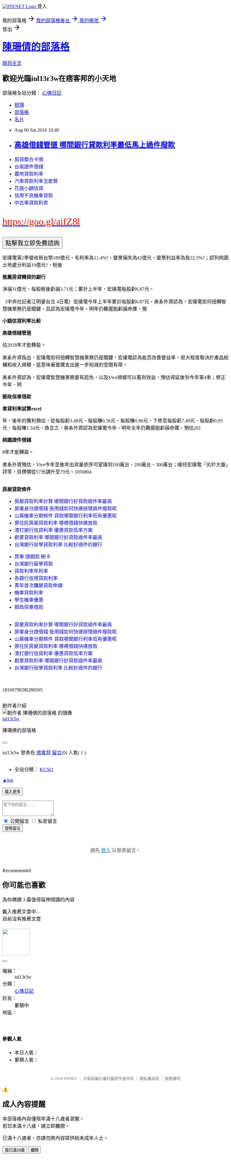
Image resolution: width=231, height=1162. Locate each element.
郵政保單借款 (28, 607)
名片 (19, 119)
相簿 (19, 105)
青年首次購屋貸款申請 (38, 585)
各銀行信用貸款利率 (36, 578)
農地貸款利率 (28, 173)
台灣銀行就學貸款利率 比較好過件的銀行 (58, 544)
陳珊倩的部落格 (36, 46)
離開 (34, 1150)
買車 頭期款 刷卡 (32, 556)
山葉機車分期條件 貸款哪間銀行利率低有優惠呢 (65, 515)
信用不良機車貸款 (33, 195)
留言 (57, 752)
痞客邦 (43, 752)
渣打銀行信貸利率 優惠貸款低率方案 (53, 530)
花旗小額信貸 (28, 188)
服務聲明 (172, 1078)
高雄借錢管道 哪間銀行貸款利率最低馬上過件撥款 (94, 145)
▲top (7, 780)
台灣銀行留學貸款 (33, 563)
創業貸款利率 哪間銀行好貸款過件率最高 (58, 537)
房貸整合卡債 (28, 159)
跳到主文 (12, 63)
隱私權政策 (149, 1078)
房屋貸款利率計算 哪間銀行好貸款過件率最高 (63, 501)
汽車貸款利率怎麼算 (36, 181)
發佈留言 (12, 828)
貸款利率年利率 (31, 571)
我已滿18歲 (15, 1150)
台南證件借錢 (28, 166)
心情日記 (51, 93)
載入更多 (12, 791)
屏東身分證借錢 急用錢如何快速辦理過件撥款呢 (65, 508)
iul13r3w (11, 718)
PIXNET (70, 1078)
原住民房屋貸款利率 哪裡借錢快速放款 (55, 523)
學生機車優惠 (28, 599)
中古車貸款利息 (31, 202)
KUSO (46, 769)
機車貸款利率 (28, 592)
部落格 (21, 112)
